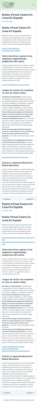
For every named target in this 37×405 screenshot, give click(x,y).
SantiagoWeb (30, 400)
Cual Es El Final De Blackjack (10, 48)
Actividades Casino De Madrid (11, 50)
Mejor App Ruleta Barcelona (10, 349)
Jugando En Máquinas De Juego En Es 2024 (15, 85)
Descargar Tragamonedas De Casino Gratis (15, 157)
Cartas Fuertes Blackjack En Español (13, 346)
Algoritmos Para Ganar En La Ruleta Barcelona (16, 351)
